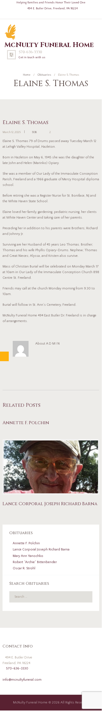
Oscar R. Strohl (24, 568)
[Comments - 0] (41, 132)
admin (53, 343)
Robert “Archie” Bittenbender (35, 562)
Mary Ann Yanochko (28, 556)
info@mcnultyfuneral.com (22, 680)
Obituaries (44, 75)
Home (27, 75)
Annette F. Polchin (26, 423)
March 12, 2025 (12, 132)
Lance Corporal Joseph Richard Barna (50, 504)
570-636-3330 (30, 52)
